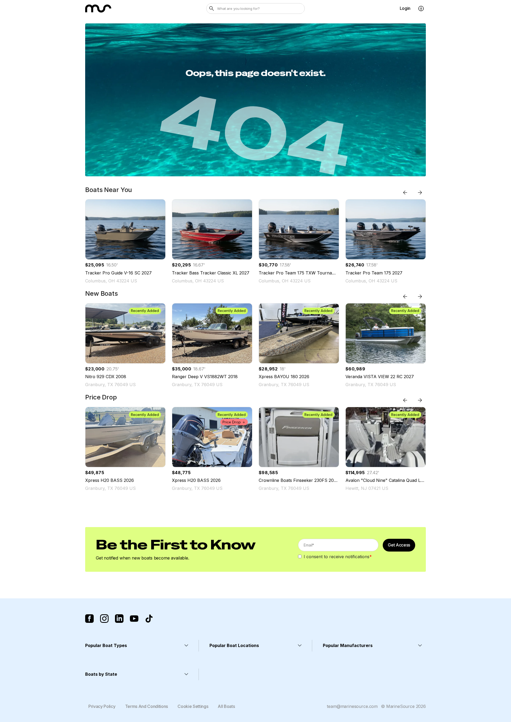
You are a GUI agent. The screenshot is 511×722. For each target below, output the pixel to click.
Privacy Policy (102, 706)
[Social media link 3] (119, 618)
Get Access (399, 545)
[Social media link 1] (89, 618)
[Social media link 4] (134, 618)
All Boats (226, 706)
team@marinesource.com (352, 706)
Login (405, 8)
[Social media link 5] (149, 618)
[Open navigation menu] (421, 8)
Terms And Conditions (146, 706)
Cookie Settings (193, 706)
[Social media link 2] (104, 618)
